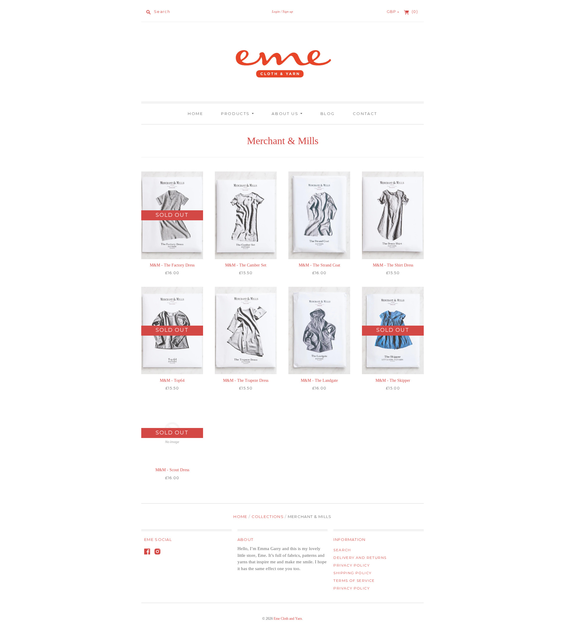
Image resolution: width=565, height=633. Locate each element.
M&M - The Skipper (392, 380)
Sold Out (172, 215)
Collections (268, 516)
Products (236, 113)
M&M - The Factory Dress (172, 265)
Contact (365, 113)
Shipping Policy (352, 573)
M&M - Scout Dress (172, 470)
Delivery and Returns (359, 557)
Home (195, 113)
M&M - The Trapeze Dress (245, 380)
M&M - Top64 (172, 380)
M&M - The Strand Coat (319, 265)
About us (286, 113)
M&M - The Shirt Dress (393, 265)
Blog (327, 113)
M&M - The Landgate (319, 380)
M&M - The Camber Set (245, 265)
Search (342, 550)
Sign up (287, 11)
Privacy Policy (351, 565)
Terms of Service (354, 580)
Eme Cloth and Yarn (288, 619)
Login (276, 11)
